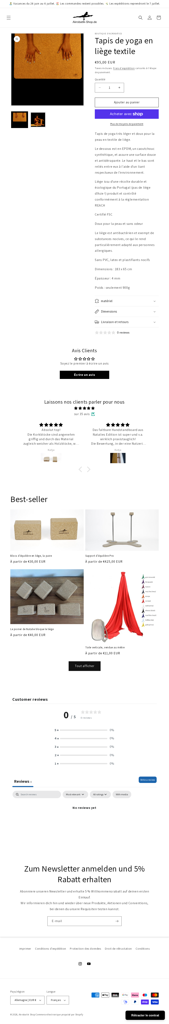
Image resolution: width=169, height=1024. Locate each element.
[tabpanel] (84, 822)
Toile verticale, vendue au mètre (104, 647)
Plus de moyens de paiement (126, 123)
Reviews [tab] (23, 781)
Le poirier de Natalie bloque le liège (32, 629)
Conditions (143, 948)
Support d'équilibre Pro (99, 556)
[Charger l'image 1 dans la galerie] (19, 120)
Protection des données (85, 948)
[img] (84, 408)
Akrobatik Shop (27, 1014)
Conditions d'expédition (50, 948)
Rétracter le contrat (145, 1015)
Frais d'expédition (124, 68)
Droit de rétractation (118, 948)
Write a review (147, 779)
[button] (8, 17)
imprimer (25, 948)
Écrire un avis (84, 375)
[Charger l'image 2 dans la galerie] (38, 120)
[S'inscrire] (116, 921)
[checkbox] (122, 794)
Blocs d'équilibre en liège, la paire (31, 556)
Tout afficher (84, 666)
